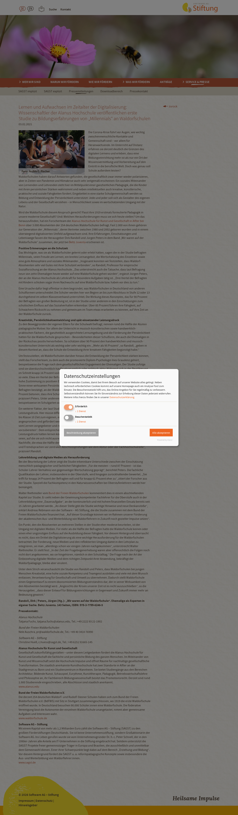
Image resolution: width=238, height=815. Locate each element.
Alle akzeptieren (161, 432)
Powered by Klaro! (165, 440)
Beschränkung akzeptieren (81, 432)
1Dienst (80, 411)
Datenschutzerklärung (122, 397)
